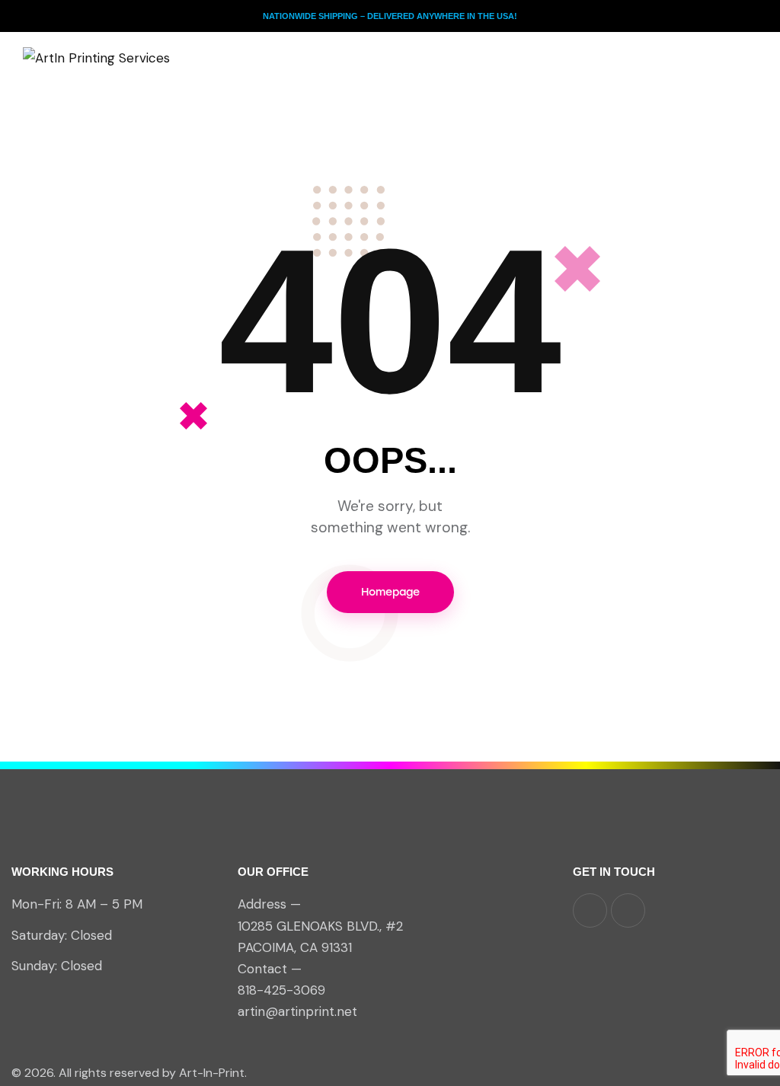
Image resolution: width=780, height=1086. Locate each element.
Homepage (390, 592)
